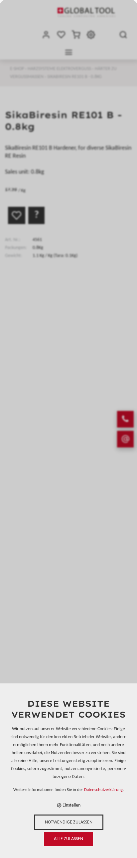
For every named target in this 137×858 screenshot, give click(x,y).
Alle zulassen (68, 838)
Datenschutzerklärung (103, 790)
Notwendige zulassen (68, 822)
